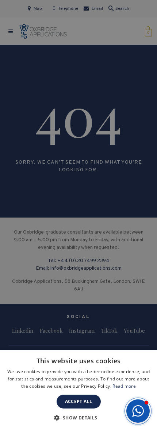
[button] (138, 411)
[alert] (78, 215)
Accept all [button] (78, 401)
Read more (124, 386)
